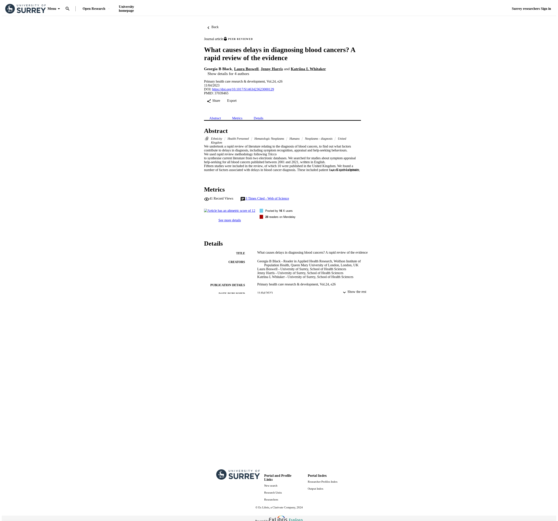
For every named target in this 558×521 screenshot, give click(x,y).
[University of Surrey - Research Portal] (25, 9)
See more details (229, 220)
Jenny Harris (272, 69)
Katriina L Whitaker (308, 69)
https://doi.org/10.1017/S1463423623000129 (243, 89)
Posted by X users (279, 211)
